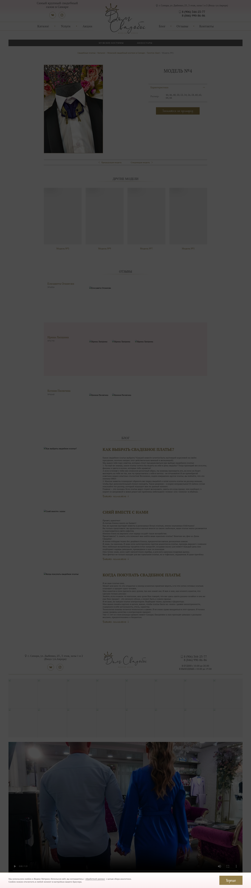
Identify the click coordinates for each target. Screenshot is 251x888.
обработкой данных (95, 878)
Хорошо (231, 880)
